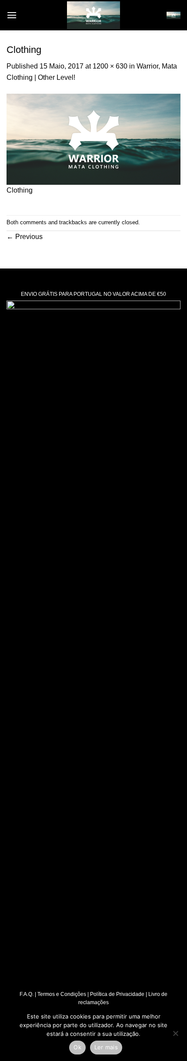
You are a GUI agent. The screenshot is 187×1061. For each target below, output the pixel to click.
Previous (25, 236)
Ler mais (106, 1047)
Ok (77, 1047)
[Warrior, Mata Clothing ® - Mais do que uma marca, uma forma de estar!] (93, 15)
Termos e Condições (61, 994)
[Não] (175, 1036)
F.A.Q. (26, 994)
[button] (12, 15)
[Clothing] (93, 138)
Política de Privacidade (117, 994)
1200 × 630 (110, 66)
